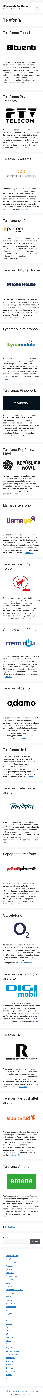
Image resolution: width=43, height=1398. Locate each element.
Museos (9, 1324)
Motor (8, 1320)
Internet (9, 1310)
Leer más (27, 148)
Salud (8, 1341)
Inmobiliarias (11, 1307)
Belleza (9, 1269)
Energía (9, 1286)
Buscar (5, 1238)
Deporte (9, 1283)
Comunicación (11, 1276)
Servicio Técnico (12, 1351)
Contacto (25, 1391)
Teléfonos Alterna (17, 159)
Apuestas (10, 1266)
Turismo (9, 1375)
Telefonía (9, 1361)
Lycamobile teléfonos (20, 329)
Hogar (8, 1297)
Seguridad (10, 1344)
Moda (8, 1317)
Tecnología (10, 1358)
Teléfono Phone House (21, 270)
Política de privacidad (12, 1391)
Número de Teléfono (15, 6)
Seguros (9, 1348)
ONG (8, 1331)
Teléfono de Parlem (19, 220)
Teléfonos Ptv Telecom (14, 99)
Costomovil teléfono (19, 630)
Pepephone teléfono (19, 854)
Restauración (11, 1337)
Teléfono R (11, 1035)
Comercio (10, 1273)
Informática (10, 1303)
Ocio (8, 1327)
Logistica (9, 1314)
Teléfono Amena (16, 1166)
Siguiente (12, 1227)
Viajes (8, 1378)
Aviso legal (34, 1391)
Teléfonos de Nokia (19, 750)
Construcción (11, 1280)
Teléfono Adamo (16, 688)
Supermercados (12, 1354)
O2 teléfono (12, 915)
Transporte (10, 1371)
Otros (8, 1334)
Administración (12, 1256)
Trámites (9, 1368)
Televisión (10, 1365)
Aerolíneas (10, 1259)
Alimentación (11, 1263)
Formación (10, 1293)
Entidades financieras (14, 1290)
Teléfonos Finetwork (19, 390)
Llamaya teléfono (17, 505)
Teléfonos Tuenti (16, 33)
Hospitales (10, 1300)
